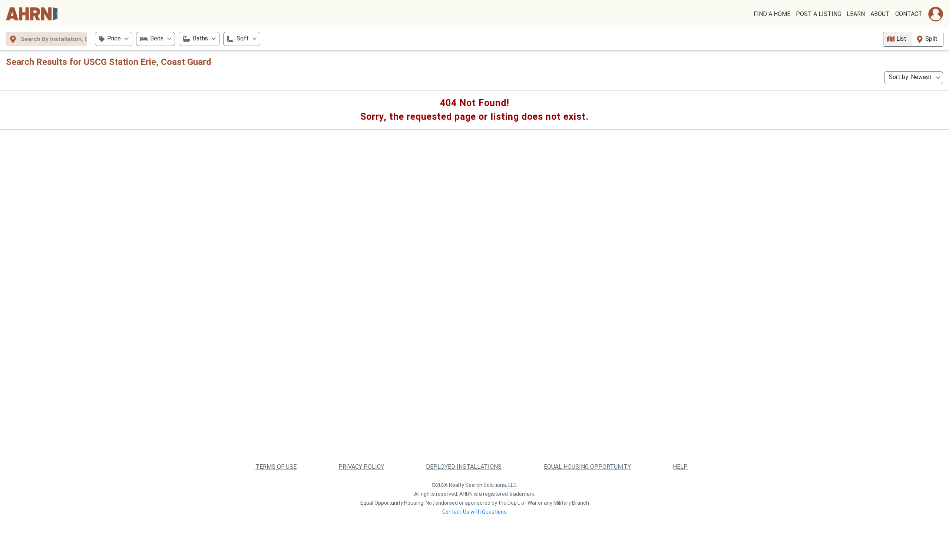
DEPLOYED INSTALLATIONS (464, 466)
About (880, 13)
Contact (908, 13)
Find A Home (772, 13)
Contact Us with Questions (474, 512)
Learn (856, 13)
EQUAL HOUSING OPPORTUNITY (587, 466)
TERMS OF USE (276, 466)
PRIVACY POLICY (361, 466)
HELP (680, 466)
